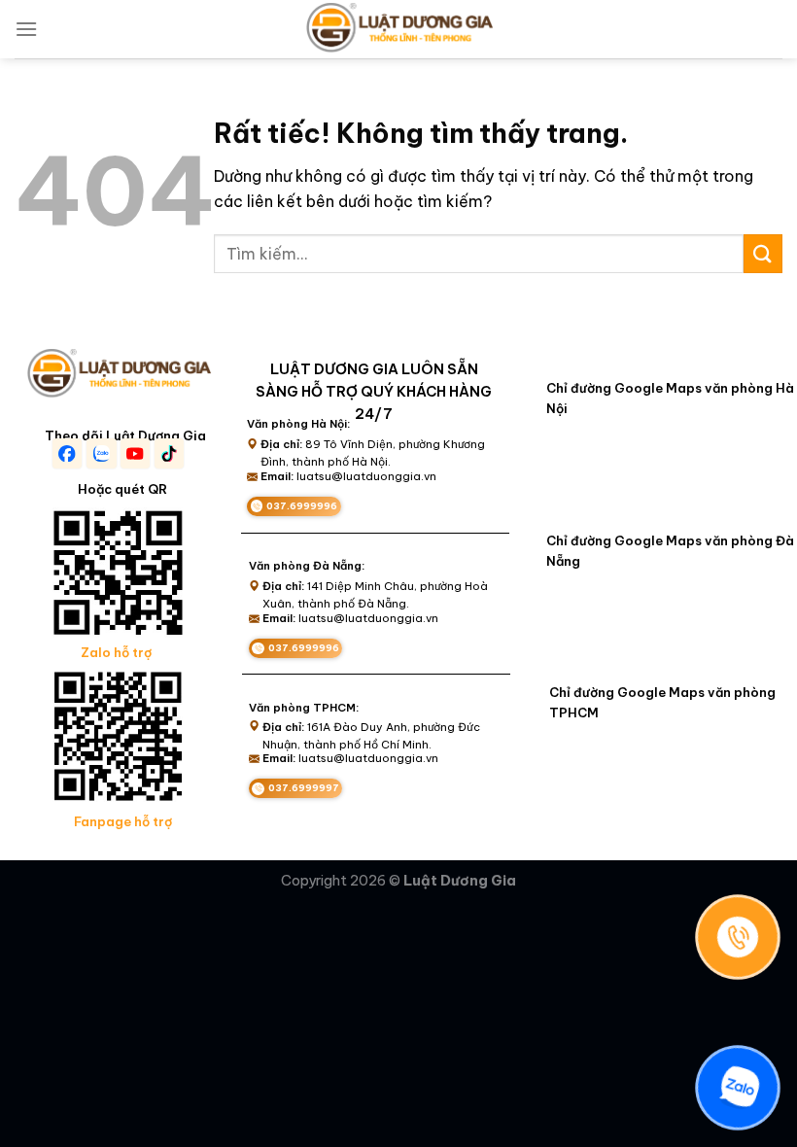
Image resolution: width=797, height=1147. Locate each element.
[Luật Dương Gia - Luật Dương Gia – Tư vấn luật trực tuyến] (398, 29)
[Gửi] (763, 253)
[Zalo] (738, 1088)
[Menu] (26, 28)
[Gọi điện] (738, 937)
